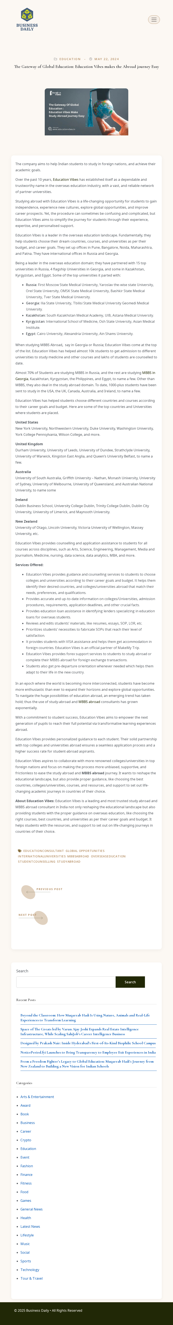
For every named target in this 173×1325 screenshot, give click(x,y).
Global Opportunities (85, 850)
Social (25, 1252)
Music (25, 1243)
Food (24, 1192)
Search (22, 970)
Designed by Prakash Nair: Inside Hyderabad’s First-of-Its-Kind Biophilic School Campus (88, 1043)
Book (24, 1114)
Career (25, 1131)
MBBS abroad (89, 701)
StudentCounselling (36, 861)
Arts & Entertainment (37, 1096)
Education (70, 59)
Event (24, 1157)
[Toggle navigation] (154, 19)
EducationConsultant (43, 850)
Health (25, 1218)
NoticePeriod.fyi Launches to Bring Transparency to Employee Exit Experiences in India (88, 1052)
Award (25, 1105)
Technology (29, 1269)
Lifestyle (27, 1235)
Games (25, 1200)
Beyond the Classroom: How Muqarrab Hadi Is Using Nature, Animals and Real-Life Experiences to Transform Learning (85, 1017)
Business (27, 1122)
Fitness (26, 1183)
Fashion (26, 1166)
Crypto (25, 1140)
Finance (26, 1174)
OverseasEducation (108, 856)
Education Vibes (65, 179)
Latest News (30, 1226)
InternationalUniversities (42, 856)
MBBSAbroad (78, 856)
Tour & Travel (31, 1278)
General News (31, 1209)
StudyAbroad (69, 861)
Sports (25, 1261)
